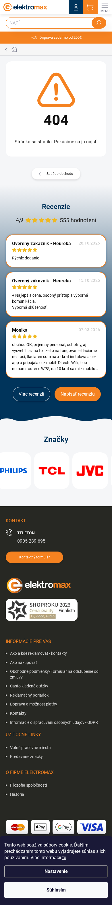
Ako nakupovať (23, 662)
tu (64, 857)
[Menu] (105, 7)
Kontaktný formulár (34, 557)
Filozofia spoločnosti (28, 785)
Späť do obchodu (60, 174)
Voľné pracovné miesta (30, 747)
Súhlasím (56, 890)
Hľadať (98, 23)
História (17, 794)
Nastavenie (56, 871)
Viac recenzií (31, 394)
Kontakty (18, 713)
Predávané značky (26, 756)
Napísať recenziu (78, 394)
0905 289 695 (31, 541)
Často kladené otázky (29, 686)
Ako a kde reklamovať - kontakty (38, 653)
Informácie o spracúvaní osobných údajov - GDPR (54, 722)
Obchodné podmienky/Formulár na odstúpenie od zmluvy (54, 674)
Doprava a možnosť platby (33, 704)
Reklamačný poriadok (29, 695)
